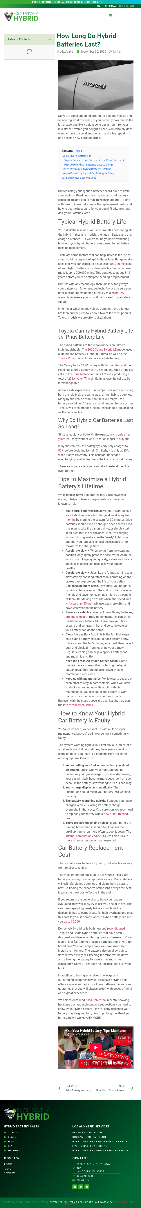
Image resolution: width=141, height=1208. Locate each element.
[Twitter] (80, 1186)
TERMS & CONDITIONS (81, 1202)
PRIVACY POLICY (59, 1202)
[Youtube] (86, 1186)
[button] (49, 39)
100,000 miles (118, 264)
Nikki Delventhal (96, 1000)
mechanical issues (81, 705)
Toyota (62, 408)
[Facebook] (74, 1186)
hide (78, 151)
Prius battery (81, 374)
